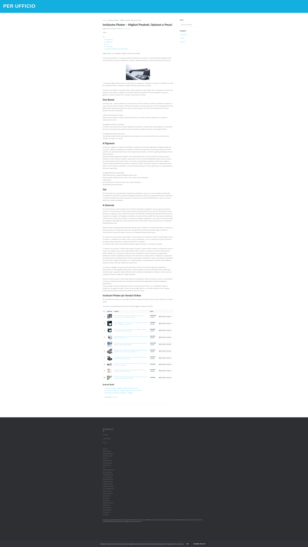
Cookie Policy (107, 438)
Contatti (105, 434)
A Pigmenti (109, 42)
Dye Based (109, 39)
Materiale (114, 397)
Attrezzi (182, 38)
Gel (107, 44)
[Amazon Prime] (152, 317)
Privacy (105, 442)
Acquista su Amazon (166, 316)
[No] (306, 544)
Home (104, 20)
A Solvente (109, 46)
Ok (188, 544)
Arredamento (183, 34)
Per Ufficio (19, 6)
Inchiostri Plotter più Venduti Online (117, 49)
